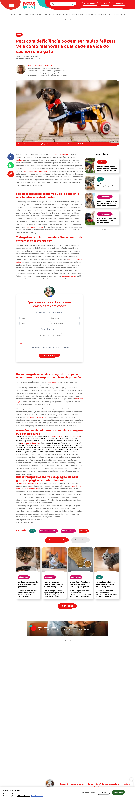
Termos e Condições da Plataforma (48, 341)
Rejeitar (103, 792)
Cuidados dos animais (48, 531)
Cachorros (119, 3)
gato (18, 168)
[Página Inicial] (29, 5)
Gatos (105, 3)
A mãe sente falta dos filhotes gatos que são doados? (105, 186)
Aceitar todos (118, 792)
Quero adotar (89, 3)
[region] (67, 792)
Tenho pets (57, 335)
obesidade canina (69, 276)
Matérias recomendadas (57, 540)
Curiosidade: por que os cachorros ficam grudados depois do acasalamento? (107, 169)
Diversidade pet (68, 531)
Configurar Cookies (88, 792)
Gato (19, 35)
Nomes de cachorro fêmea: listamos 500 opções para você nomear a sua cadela (107, 203)
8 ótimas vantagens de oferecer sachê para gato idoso (28, 584)
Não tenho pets (44, 335)
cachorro (20, 160)
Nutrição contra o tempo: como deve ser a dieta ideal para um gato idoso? (54, 586)
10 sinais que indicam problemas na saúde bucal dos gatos (105, 584)
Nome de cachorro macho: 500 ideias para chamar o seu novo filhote (106, 221)
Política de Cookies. (23, 796)
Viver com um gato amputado (34, 171)
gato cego (51, 382)
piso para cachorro (35, 227)
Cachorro (83, 531)
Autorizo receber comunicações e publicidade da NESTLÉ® (50, 347)
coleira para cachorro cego (36, 417)
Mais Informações (37, 796)
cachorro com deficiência (59, 154)
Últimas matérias (80, 540)
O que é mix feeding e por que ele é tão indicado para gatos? (80, 584)
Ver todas (67, 606)
